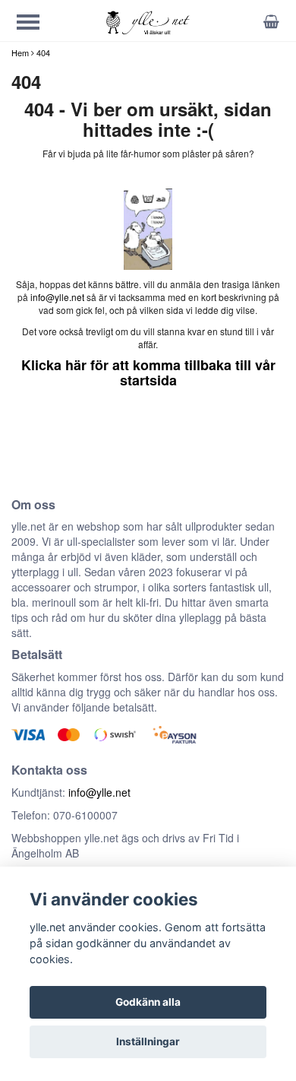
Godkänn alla (148, 1002)
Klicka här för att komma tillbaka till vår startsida (148, 372)
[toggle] (36, 24)
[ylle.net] (148, 21)
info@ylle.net (57, 296)
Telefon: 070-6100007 (64, 815)
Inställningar (148, 1041)
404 (43, 52)
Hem (20, 52)
